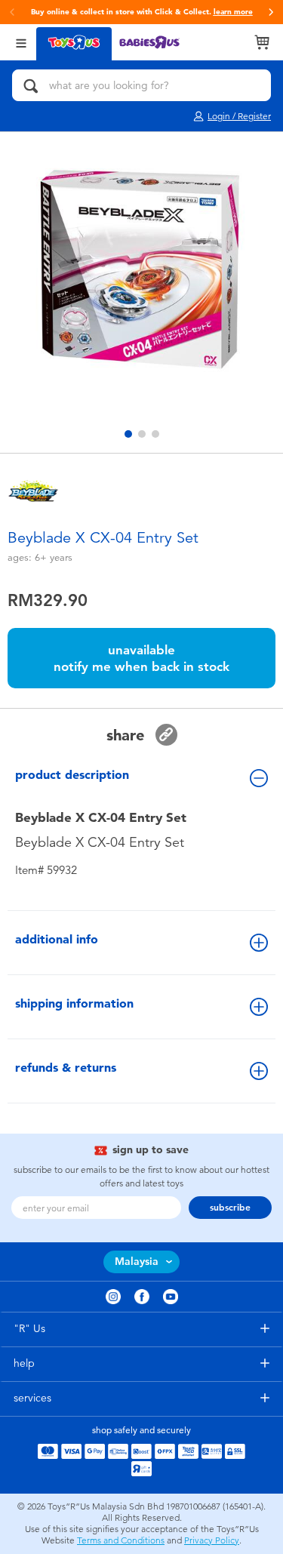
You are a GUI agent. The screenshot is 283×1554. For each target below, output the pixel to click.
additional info (56, 939)
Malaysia (136, 1261)
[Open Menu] (21, 41)
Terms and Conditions (121, 1540)
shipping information (74, 1003)
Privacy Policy (211, 1540)
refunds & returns (65, 1067)
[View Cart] (262, 42)
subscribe (230, 1207)
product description (72, 775)
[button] (271, 12)
